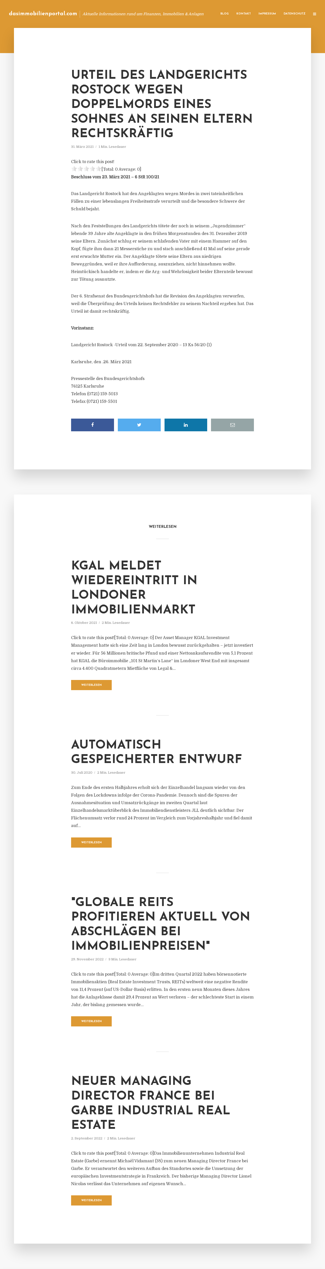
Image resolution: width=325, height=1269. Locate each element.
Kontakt (243, 13)
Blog (224, 13)
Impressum (267, 13)
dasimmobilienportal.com (43, 14)
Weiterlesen (91, 685)
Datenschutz (294, 13)
